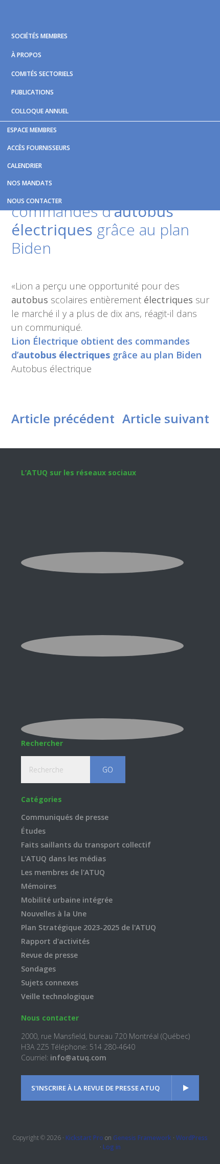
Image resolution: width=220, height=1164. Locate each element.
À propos (26, 55)
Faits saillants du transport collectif (86, 845)
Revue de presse (49, 955)
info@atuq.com (78, 1057)
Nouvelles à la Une (53, 913)
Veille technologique (57, 996)
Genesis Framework (142, 1137)
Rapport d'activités (55, 941)
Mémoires (38, 886)
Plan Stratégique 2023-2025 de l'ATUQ (88, 927)
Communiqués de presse (64, 817)
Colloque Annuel (40, 111)
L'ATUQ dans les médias (63, 858)
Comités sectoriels (42, 73)
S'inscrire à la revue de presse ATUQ (95, 1088)
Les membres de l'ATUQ (63, 872)
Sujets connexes (49, 982)
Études (33, 831)
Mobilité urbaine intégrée (67, 900)
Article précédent (63, 418)
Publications (32, 92)
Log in (112, 1147)
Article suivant (165, 418)
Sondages (38, 969)
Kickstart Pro (84, 1137)
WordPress (192, 1137)
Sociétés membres (39, 36)
